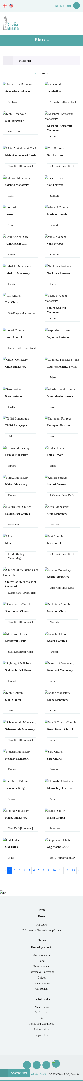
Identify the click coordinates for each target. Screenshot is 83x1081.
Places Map (25, 60)
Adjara (53, 377)
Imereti (11, 254)
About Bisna (41, 1007)
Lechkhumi (13, 524)
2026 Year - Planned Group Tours (41, 930)
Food (42, 960)
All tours (41, 924)
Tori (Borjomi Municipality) (21, 313)
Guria (10, 195)
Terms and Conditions (41, 1023)
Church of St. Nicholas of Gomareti (20, 584)
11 (60, 870)
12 (66, 870)
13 (73, 870)
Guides (42, 977)
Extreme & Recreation (41, 971)
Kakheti (53, 136)
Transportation (41, 983)
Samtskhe (54, 195)
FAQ (41, 1018)
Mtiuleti (12, 465)
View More (19, 90)
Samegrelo (55, 828)
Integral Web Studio (36, 1074)
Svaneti (11, 225)
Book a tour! (63, 5)
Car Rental (41, 988)
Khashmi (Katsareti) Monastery (59, 128)
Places (41, 940)
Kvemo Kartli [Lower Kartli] (63, 102)
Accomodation (41, 955)
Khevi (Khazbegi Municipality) (16, 556)
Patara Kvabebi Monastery (56, 310)
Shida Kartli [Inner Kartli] (20, 166)
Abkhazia (12, 102)
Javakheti (54, 225)
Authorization (41, 1029)
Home (41, 909)
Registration (41, 1035)
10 (54, 870)
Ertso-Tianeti (14, 131)
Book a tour (41, 1012)
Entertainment (41, 966)
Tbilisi (53, 284)
